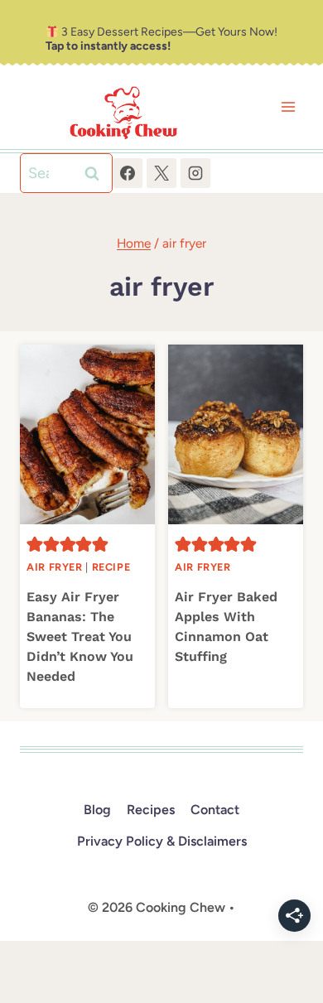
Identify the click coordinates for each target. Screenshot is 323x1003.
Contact (214, 809)
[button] (35, 544)
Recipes (151, 809)
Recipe (111, 567)
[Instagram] (195, 173)
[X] (161, 173)
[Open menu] (287, 107)
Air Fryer (55, 567)
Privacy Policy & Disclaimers (162, 841)
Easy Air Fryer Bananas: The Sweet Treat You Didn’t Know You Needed (80, 636)
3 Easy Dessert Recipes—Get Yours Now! (161, 39)
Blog (97, 809)
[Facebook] (127, 173)
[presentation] (87, 434)
